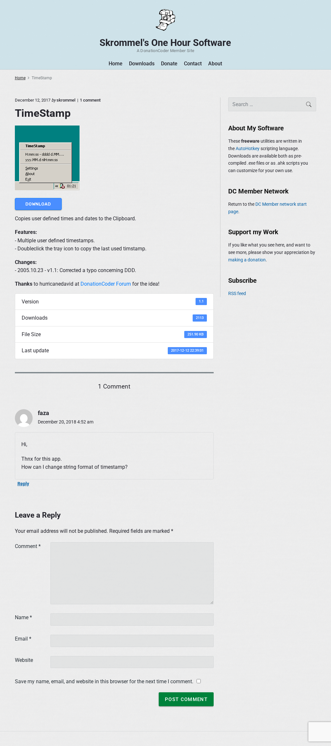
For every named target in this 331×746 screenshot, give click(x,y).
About (215, 63)
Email (23, 639)
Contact (193, 63)
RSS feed (237, 293)
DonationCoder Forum (105, 284)
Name (23, 617)
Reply (23, 483)
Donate (169, 63)
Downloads (142, 63)
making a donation (247, 259)
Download (38, 204)
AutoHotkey (248, 148)
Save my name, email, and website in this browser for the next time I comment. (104, 681)
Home (116, 63)
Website (24, 660)
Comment (28, 546)
